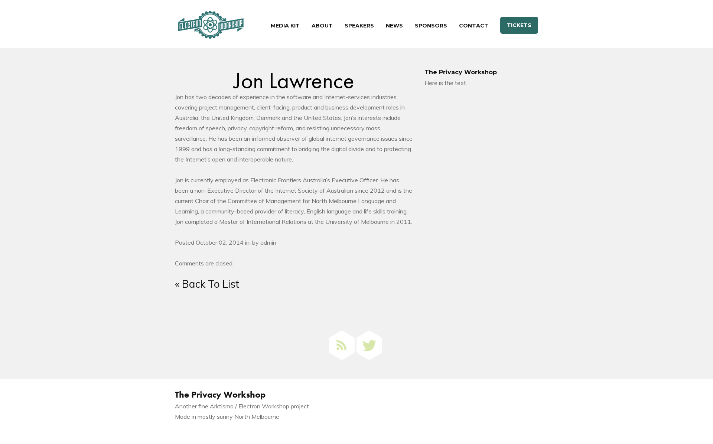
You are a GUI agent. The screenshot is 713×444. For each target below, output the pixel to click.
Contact (473, 25)
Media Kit (285, 25)
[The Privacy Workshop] (211, 26)
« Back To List (207, 283)
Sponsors (431, 25)
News (394, 25)
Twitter (369, 345)
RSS (342, 345)
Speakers (359, 25)
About (322, 25)
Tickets (519, 25)
